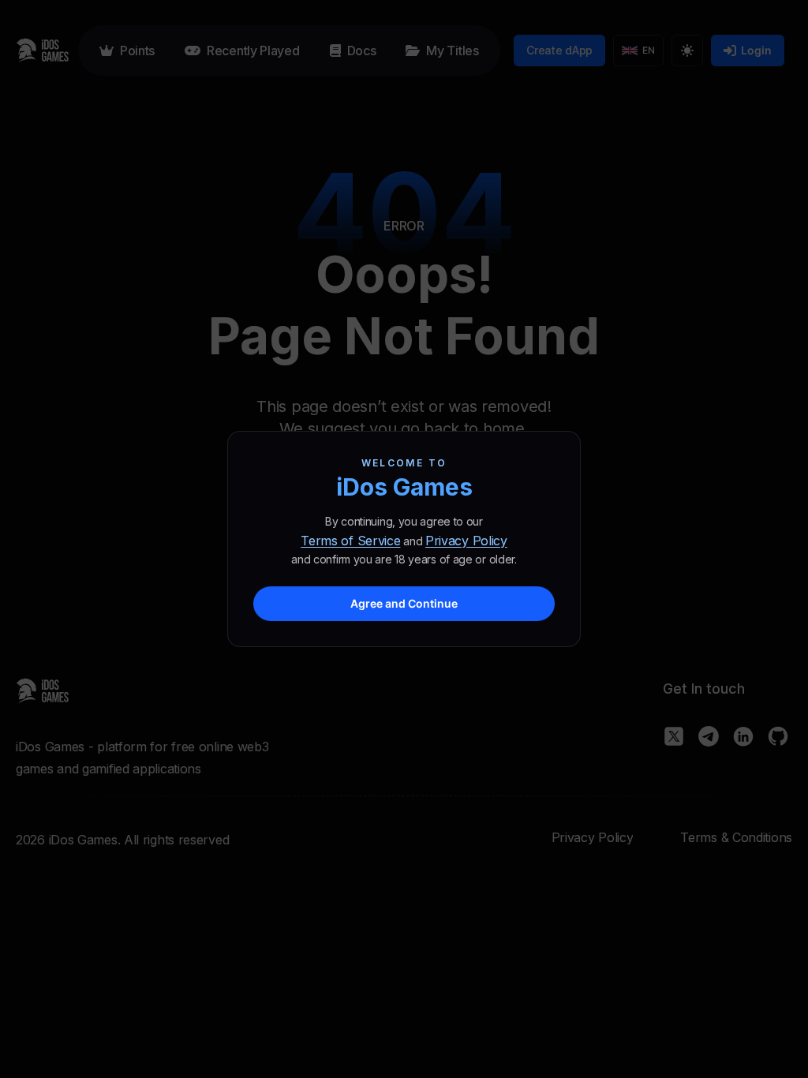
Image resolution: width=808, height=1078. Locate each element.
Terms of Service (350, 540)
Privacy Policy (466, 540)
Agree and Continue (404, 603)
